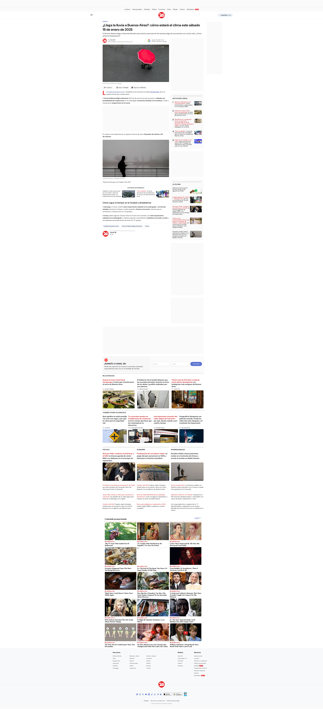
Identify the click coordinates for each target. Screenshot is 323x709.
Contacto (196, 658)
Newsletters (199, 675)
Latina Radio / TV (182, 658)
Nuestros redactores (199, 670)
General (105, 21)
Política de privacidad (200, 663)
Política (106, 450)
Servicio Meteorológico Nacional (132, 226)
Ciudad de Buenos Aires (115, 92)
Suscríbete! (196, 364)
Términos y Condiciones (157, 701)
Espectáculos (116, 661)
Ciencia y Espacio (151, 656)
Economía (141, 450)
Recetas (148, 665)
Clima (147, 226)
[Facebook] (137, 694)
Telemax (180, 663)
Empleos (196, 673)
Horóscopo (116, 663)
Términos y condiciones (200, 661)
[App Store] (167, 694)
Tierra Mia (180, 661)
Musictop (180, 665)
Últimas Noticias (117, 656)
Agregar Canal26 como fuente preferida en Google (159, 40)
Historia (148, 661)
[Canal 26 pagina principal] (161, 18)
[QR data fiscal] (185, 695)
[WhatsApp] (155, 694)
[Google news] (161, 694)
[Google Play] (177, 694)
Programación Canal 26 (200, 668)
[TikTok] (152, 694)
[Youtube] (146, 694)
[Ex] (143, 694)
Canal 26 (112, 40)
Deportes (132, 658)
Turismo (148, 668)
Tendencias (133, 668)
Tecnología (116, 668)
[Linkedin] (149, 694)
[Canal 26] (161, 684)
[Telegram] (158, 694)
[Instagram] (140, 694)
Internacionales (178, 450)
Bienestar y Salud (134, 656)
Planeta (148, 663)
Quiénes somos (198, 656)
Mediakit (198, 665)
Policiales (115, 665)
